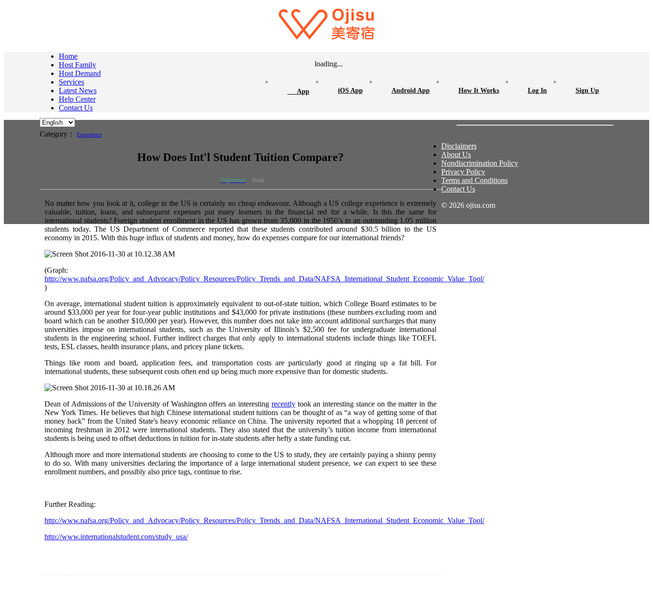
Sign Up (587, 90)
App (298, 90)
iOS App (350, 90)
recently (283, 404)
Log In (537, 90)
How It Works (478, 90)
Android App (411, 90)
